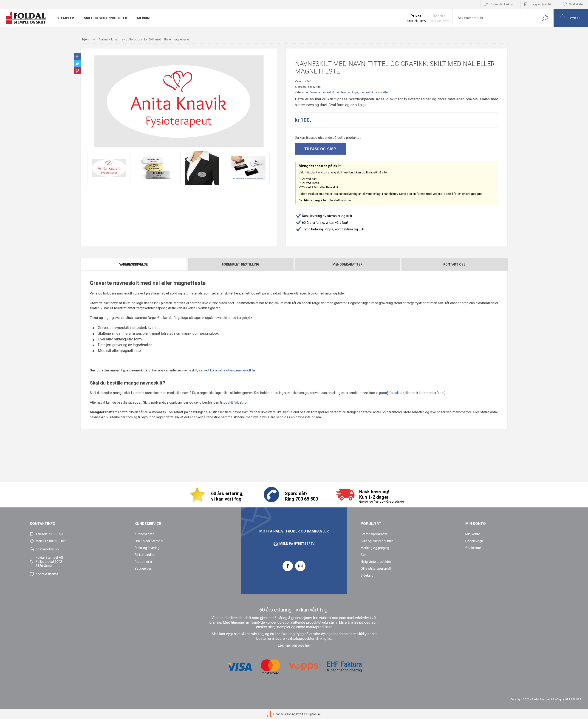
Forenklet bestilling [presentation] (240, 264)
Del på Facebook (77, 56)
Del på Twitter (77, 63)
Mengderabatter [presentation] (347, 264)
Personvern (143, 562)
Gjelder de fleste (370, 501)
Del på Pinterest (77, 70)
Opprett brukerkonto (502, 4)
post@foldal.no (390, 393)
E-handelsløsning (284, 714)
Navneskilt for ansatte (374, 92)
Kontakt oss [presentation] (454, 264)
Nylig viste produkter (376, 562)
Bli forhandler (145, 555)
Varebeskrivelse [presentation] (133, 264)
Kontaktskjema (47, 574)
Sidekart (367, 575)
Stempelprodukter (374, 534)
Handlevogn (474, 541)
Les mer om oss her (294, 645)
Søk (545, 18)
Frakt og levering (147, 548)
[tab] (133, 264)
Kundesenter (144, 534)
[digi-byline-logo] (270, 714)
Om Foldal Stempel (149, 541)
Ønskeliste (473, 548)
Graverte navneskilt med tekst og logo (333, 92)
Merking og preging (375, 548)
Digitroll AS (314, 714)
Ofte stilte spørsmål (376, 568)
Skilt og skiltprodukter (377, 541)
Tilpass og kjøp (320, 149)
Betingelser (143, 568)
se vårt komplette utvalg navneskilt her (228, 370)
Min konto (472, 534)
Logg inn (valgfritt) (542, 4)
